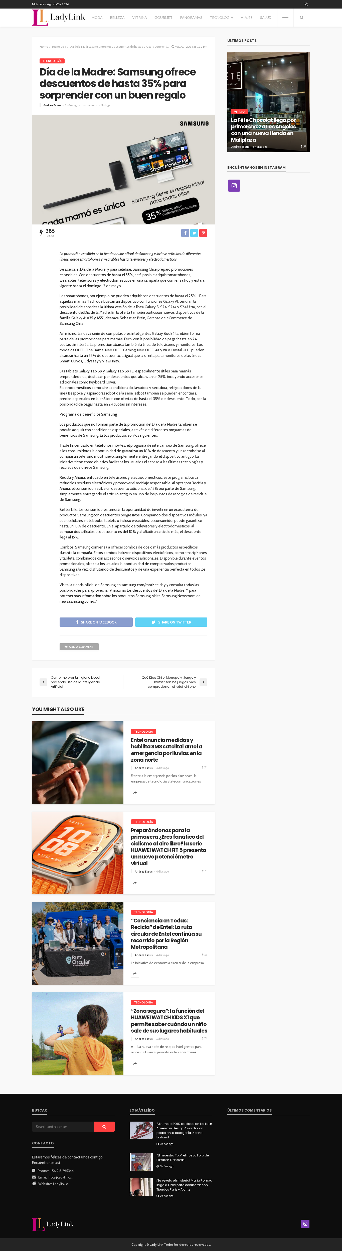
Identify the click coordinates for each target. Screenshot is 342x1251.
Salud (265, 17)
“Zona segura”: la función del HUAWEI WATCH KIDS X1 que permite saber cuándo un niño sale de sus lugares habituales (169, 1021)
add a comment (81, 647)
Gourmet (163, 17)
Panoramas (191, 17)
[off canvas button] (285, 18)
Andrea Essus (52, 105)
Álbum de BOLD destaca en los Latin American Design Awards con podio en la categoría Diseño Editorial (184, 1131)
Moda (97, 17)
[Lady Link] (53, 1224)
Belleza (117, 17)
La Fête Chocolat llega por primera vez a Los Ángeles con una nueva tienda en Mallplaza (263, 130)
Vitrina (139, 17)
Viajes (247, 17)
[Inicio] (58, 18)
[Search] (301, 18)
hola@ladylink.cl (60, 1177)
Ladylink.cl (61, 1184)
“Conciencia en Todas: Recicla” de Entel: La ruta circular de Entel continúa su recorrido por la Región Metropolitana (166, 934)
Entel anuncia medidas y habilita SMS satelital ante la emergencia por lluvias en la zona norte (166, 750)
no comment (89, 105)
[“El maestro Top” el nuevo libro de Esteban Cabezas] (141, 1162)
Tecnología (221, 17)
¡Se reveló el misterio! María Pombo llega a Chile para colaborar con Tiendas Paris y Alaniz (184, 1185)
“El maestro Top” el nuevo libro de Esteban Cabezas (182, 1157)
